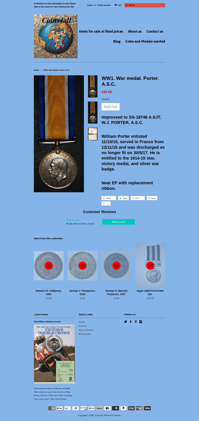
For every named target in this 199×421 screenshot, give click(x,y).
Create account (104, 5)
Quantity (106, 98)
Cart (119, 5)
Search (82, 321)
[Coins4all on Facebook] (130, 322)
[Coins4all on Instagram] (140, 322)
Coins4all (99, 415)
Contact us (154, 31)
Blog (116, 41)
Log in (90, 5)
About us (135, 31)
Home (36, 70)
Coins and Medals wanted (145, 41)
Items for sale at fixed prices (101, 31)
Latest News (41, 314)
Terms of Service (86, 330)
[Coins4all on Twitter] (125, 322)
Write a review (118, 221)
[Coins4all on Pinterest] (135, 322)
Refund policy (85, 333)
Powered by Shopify (112, 415)
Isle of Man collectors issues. (47, 321)
